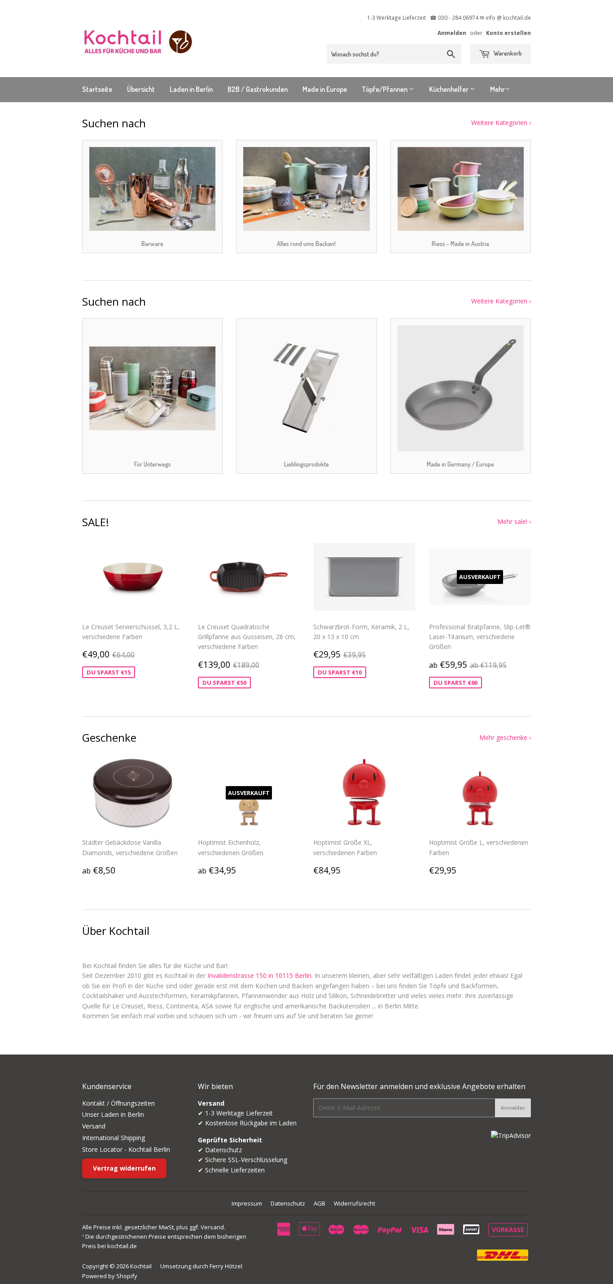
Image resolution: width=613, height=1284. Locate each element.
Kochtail (141, 1266)
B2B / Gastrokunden (258, 89)
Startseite (97, 89)
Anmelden (452, 32)
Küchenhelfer (449, 89)
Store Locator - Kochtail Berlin (126, 1149)
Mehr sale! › (514, 521)
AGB (319, 1203)
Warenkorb (507, 53)
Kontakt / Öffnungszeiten (118, 1103)
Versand (93, 1126)
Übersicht (141, 89)
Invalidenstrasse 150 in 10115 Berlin (259, 975)
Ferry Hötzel (226, 1266)
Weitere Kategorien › (501, 122)
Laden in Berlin (191, 89)
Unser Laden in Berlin (113, 1114)
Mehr (497, 89)
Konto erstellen (508, 32)
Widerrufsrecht (354, 1203)
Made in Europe (324, 89)
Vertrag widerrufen (124, 1168)
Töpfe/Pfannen (385, 89)
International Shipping (113, 1137)
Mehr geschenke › (505, 737)
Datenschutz (288, 1203)
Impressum (247, 1203)
